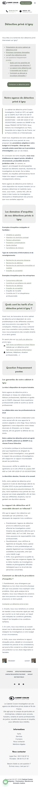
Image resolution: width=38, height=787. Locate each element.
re (20, 235)
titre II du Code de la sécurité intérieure (16, 489)
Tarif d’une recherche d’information (19, 350)
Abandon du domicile (14, 237)
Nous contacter (26, 3)
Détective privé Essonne (23, 671)
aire (19, 240)
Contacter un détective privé (15, 674)
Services (19, 736)
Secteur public (19, 677)
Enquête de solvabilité (14, 271)
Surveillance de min (13, 248)
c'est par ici (24, 766)
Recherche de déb (12, 263)
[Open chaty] (5, 782)
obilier (10, 268)
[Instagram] (23, 684)
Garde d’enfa (10, 245)
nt (16, 245)
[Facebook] (14, 684)
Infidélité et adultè (12, 235)
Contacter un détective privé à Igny (15, 604)
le (21, 280)
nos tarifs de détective (24, 339)
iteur (21, 263)
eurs (22, 248)
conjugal (25, 237)
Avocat (30, 674)
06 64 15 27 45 (13, 10)
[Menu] (35, 3)
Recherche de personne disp (16, 260)
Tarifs (19, 734)
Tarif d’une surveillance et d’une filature (20, 345)
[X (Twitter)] (19, 684)
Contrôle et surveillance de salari (18, 283)
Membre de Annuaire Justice (23, 782)
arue (28, 260)
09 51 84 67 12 (12, 12)
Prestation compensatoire (15, 243)
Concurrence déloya (13, 280)
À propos (10, 671)
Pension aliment (12, 240)
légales (22, 744)
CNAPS (28, 469)
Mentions (16, 744)
